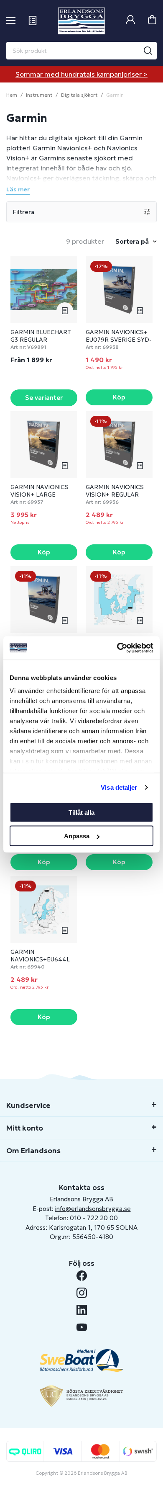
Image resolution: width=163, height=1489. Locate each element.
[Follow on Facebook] (81, 1275)
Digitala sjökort (79, 95)
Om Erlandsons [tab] (33, 1150)
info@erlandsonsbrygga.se (93, 1209)
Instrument (39, 95)
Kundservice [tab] (28, 1105)
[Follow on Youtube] (81, 1327)
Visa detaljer (119, 787)
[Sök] (148, 50)
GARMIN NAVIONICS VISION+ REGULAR (115, 490)
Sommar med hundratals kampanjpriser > (81, 74)
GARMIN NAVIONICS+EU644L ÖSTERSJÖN (40, 959)
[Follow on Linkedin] (81, 1310)
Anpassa (76, 836)
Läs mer (18, 189)
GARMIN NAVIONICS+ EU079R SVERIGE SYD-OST (119, 339)
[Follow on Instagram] (81, 1292)
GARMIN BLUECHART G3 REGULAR (40, 335)
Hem (11, 95)
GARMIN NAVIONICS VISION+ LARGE (39, 490)
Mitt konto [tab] (24, 1128)
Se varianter (44, 398)
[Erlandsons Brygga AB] (81, 21)
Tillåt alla (81, 812)
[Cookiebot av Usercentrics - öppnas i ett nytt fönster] (117, 648)
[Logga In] (130, 20)
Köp (119, 397)
